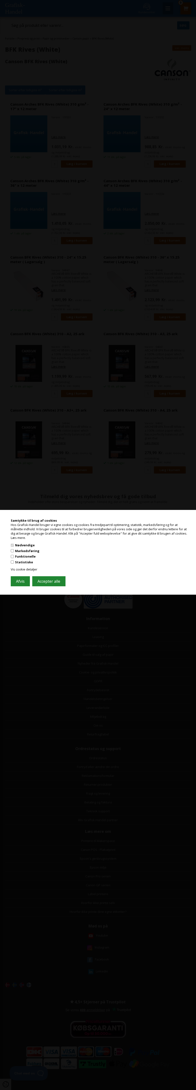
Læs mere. (18, 537)
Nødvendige (25, 545)
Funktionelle (25, 556)
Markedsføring (27, 551)
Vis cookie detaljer (24, 569)
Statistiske (24, 562)
